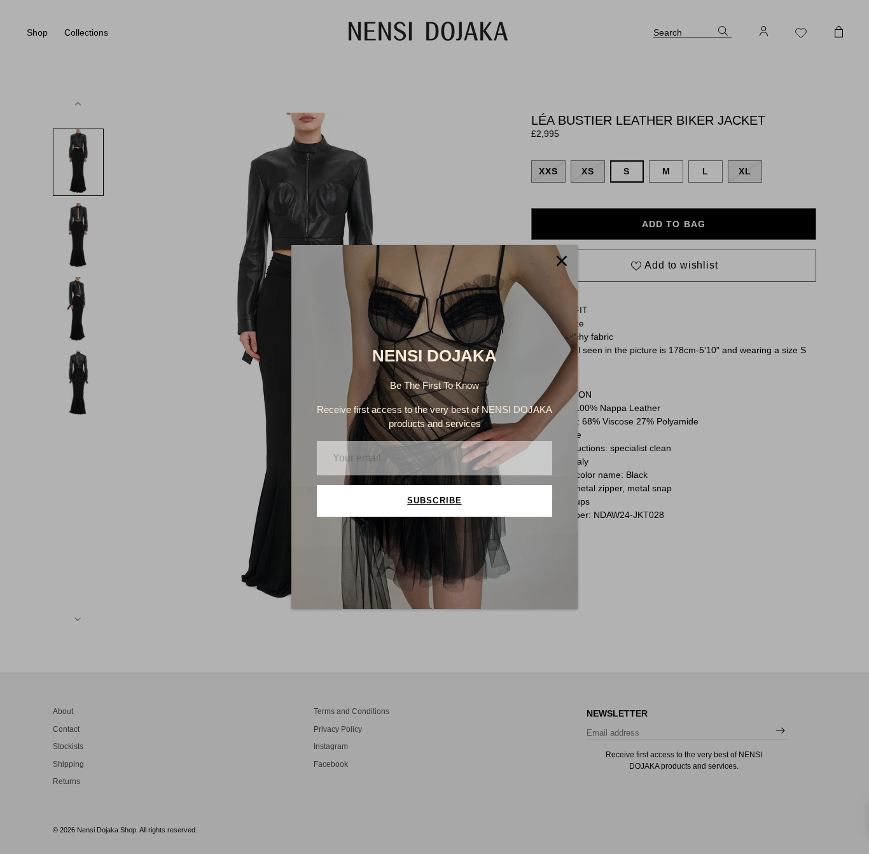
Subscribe (434, 500)
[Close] (562, 261)
